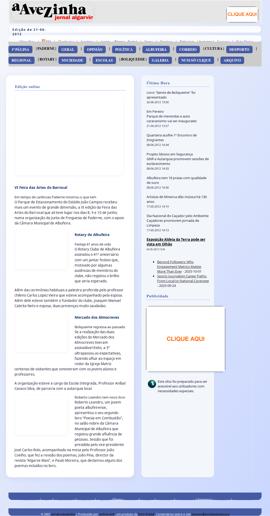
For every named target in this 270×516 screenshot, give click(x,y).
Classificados (66, 41)
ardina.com (107, 514)
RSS (48, 41)
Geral (67, 49)
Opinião (95, 49)
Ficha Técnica (245, 41)
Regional (21, 60)
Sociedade (72, 60)
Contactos (223, 41)
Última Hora (27, 41)
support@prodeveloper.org (210, 514)
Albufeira (156, 49)
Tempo (148, 41)
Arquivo (232, 60)
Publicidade (187, 41)
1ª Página (20, 49)
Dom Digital (146, 514)
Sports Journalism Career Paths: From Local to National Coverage (183, 278)
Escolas (104, 60)
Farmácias (166, 41)
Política (124, 49)
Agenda (105, 41)
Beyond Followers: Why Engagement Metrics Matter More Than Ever (179, 266)
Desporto (239, 49)
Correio (188, 49)
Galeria (160, 60)
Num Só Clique (196, 60)
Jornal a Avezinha (63, 514)
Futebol (132, 41)
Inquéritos (87, 41)
